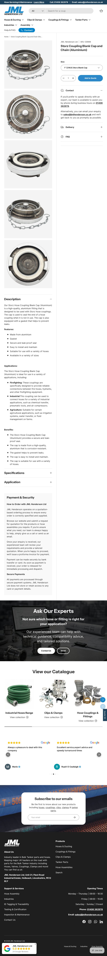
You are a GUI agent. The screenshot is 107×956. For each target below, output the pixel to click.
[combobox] (61, 11)
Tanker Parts (62, 862)
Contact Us (46, 651)
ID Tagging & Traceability (16, 904)
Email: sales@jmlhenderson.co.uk (87, 2)
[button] (8, 754)
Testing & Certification (15, 909)
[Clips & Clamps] (54, 694)
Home (6, 37)
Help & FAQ (9, 30)
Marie (15, 767)
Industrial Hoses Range (19, 712)
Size (62, 62)
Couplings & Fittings (65, 851)
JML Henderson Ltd (69, 42)
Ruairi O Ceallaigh (69, 767)
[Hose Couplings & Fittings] (88, 694)
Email (63, 651)
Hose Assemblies (64, 867)
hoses (41, 807)
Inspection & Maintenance (16, 914)
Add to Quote (90, 78)
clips (58, 807)
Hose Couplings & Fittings (88, 714)
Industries (9, 899)
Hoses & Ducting (64, 846)
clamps (65, 807)
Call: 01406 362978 (59, 2)
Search (59, 872)
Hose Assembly (11, 893)
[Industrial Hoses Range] (19, 694)
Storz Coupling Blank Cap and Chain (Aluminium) (26, 37)
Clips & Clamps (53, 712)
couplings (50, 807)
